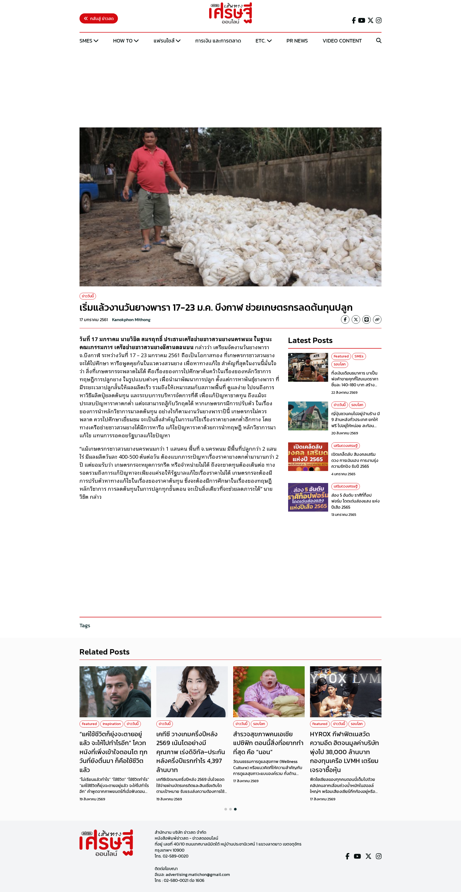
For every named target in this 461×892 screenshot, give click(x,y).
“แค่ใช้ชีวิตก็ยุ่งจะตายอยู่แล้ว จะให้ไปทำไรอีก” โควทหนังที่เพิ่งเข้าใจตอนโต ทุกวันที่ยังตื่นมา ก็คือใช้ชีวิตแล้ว (114, 751)
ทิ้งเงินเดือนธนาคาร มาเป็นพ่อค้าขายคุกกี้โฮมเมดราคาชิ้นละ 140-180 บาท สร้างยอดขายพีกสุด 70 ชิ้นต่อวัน (355, 382)
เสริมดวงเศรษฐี (345, 446)
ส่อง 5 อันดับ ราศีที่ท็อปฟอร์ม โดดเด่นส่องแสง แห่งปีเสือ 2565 (355, 501)
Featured (341, 356)
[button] (225, 809)
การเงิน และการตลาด (218, 41)
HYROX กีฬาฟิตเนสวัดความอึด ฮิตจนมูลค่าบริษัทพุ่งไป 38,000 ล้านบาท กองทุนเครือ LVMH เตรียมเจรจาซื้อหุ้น (344, 751)
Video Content (342, 41)
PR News (297, 41)
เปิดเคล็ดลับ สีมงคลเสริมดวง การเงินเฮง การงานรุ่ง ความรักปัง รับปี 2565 (354, 460)
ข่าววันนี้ (88, 296)
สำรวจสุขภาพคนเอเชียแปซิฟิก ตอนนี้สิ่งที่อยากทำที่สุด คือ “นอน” (268, 743)
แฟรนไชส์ (164, 41)
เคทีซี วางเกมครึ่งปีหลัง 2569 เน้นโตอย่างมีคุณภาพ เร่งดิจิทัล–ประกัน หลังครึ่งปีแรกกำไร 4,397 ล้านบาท (190, 751)
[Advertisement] (230, 86)
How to (123, 41)
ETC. (261, 41)
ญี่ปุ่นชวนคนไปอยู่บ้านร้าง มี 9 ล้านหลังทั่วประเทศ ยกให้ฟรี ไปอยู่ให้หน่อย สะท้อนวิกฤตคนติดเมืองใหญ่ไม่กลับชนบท (356, 425)
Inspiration (112, 724)
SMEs (86, 41)
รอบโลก (340, 364)
